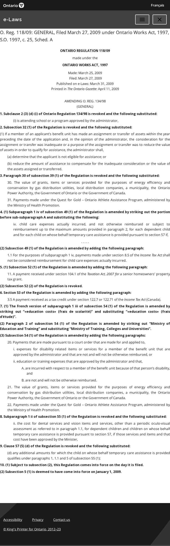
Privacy (37, 519)
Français (157, 5)
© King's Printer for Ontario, (32, 529)
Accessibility (12, 519)
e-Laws (12, 19)
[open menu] (142, 19)
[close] (160, 19)
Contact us (61, 519)
